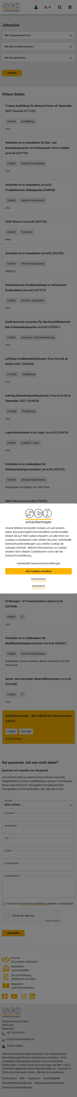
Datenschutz (38, 578)
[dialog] (38, 548)
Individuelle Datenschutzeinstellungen (38, 563)
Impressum (38, 585)
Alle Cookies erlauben (39, 571)
